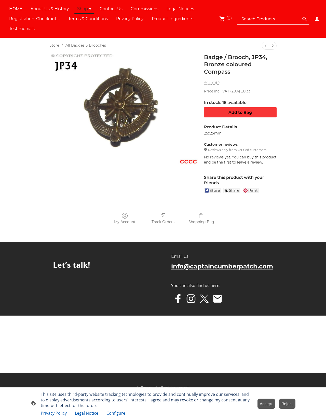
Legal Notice (86, 413)
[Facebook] (177, 298)
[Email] (217, 298)
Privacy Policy (54, 413)
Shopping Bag (201, 222)
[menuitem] (265, 45)
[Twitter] (204, 298)
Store (54, 45)
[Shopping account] (317, 19)
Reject (287, 404)
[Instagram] (191, 298)
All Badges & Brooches (85, 45)
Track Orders (163, 222)
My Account (124, 222)
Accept (266, 404)
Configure (115, 413)
